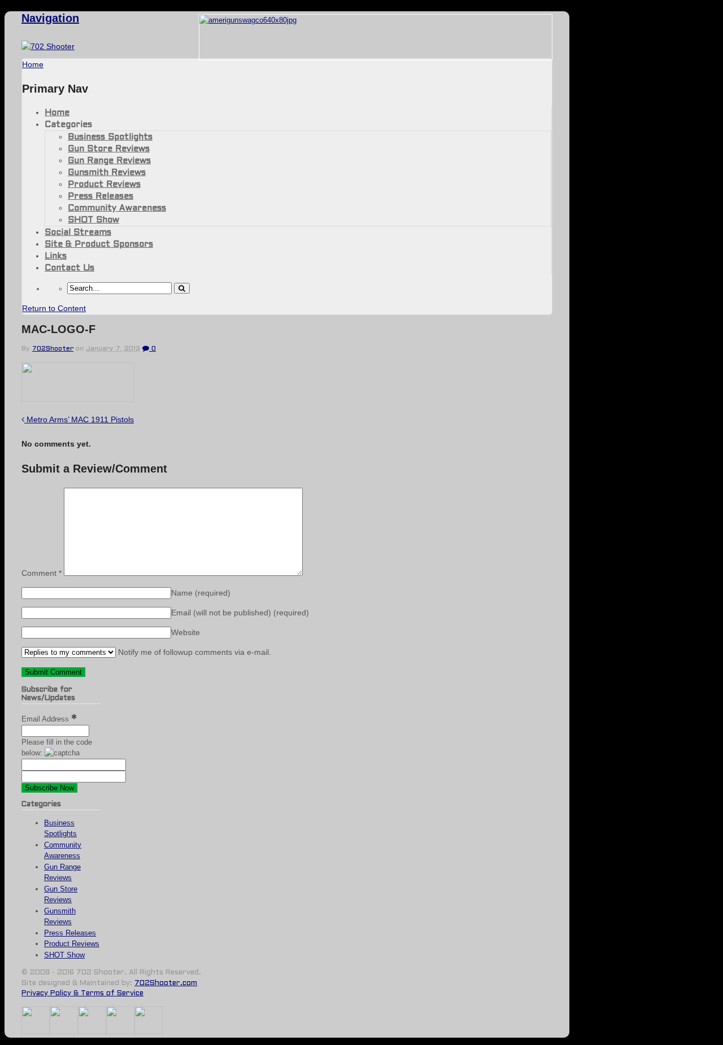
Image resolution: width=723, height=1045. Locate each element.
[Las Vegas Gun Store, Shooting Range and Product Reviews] (48, 46)
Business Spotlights (110, 137)
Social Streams (78, 233)
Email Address (46, 719)
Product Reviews (104, 185)
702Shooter (52, 349)
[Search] (182, 288)
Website (185, 632)
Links (56, 256)
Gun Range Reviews (109, 161)
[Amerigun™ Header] (248, 20)
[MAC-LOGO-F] (77, 399)
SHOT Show (93, 220)
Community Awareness (117, 208)
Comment (41, 573)
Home (57, 113)
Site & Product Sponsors (99, 244)
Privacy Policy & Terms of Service (82, 993)
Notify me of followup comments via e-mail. (193, 652)
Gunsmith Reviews (107, 173)
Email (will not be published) (240, 612)
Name (200, 592)
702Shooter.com (165, 983)
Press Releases (100, 196)
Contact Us (69, 268)
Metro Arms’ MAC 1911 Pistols (79, 419)
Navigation (50, 18)
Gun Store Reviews (109, 149)
